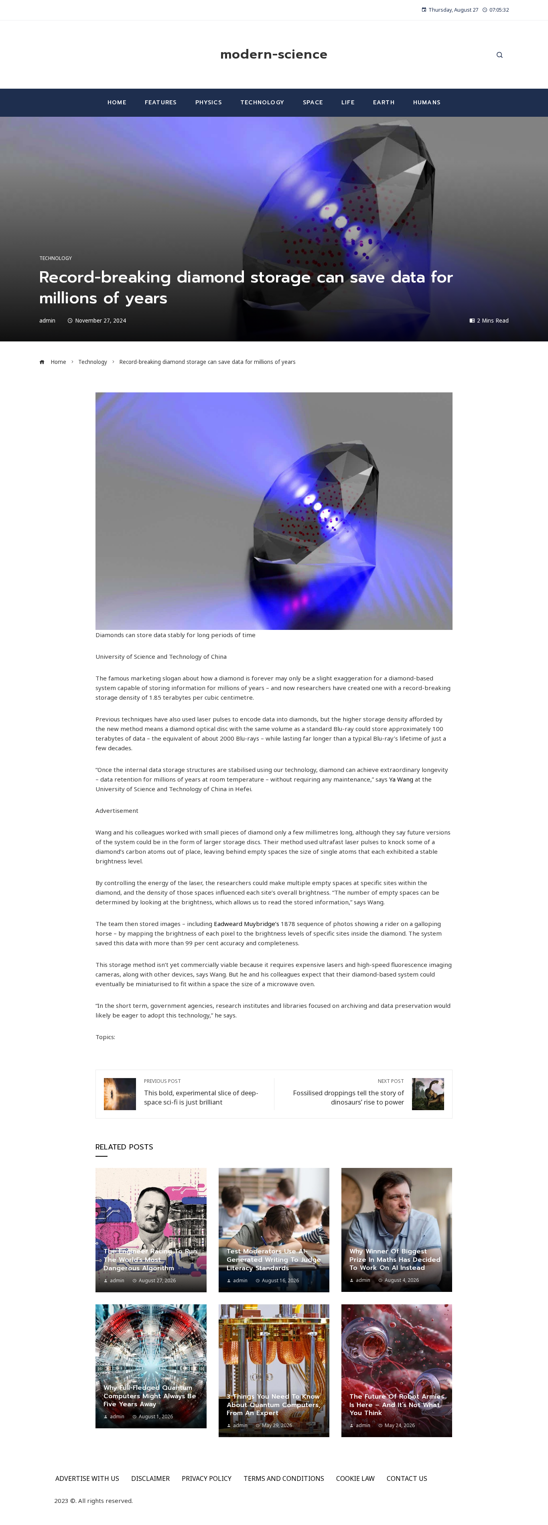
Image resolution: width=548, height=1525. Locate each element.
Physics (208, 102)
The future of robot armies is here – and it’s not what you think (396, 1405)
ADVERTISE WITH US (87, 1478)
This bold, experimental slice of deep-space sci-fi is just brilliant (201, 1092)
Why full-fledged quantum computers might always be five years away (150, 1396)
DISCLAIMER (150, 1478)
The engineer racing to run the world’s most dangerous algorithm (150, 1260)
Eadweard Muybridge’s (246, 924)
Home (117, 102)
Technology (262, 102)
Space (313, 102)
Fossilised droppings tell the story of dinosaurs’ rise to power (348, 1092)
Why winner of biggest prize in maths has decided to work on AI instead (394, 1260)
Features (161, 102)
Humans (426, 102)
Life (348, 102)
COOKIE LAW (355, 1478)
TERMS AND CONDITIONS (284, 1478)
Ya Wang (401, 779)
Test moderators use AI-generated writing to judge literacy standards (274, 1260)
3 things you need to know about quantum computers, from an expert (274, 1405)
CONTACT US (407, 1478)
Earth (384, 102)
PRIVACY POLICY (206, 1478)
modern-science (274, 54)
